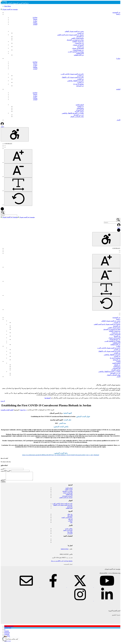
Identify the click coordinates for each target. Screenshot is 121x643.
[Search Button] (3, 212)
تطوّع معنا (69, 532)
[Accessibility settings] (15, 134)
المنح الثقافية (69, 508)
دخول (2, 126)
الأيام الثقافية (69, 494)
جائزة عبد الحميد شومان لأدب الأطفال (62, 505)
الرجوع (3, 401)
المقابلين (70, 520)
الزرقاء (70, 519)
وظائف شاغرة (68, 528)
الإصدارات (69, 533)
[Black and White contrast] (5, 147)
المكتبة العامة (68, 488)
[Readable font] (18, 185)
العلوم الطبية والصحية (7, 410)
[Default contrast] (5, 145)
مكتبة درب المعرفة (67, 491)
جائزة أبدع (69, 506)
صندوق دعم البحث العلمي (65, 497)
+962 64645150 (65, 549)
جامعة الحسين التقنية (67, 517)
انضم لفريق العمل (67, 530)
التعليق (3, 480)
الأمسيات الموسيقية (67, 496)
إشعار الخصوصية (68, 564)
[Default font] (18, 199)
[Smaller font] (18, 170)
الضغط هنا (48, 398)
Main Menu (7, 6)
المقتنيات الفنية (68, 536)
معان (71, 522)
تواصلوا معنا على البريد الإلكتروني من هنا (61, 561)
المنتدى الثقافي (68, 489)
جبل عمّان (69, 514)
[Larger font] (18, 156)
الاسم (3, 469)
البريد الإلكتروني (6, 471)
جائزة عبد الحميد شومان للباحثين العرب (62, 503)
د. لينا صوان (23, 410)
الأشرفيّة (69, 516)
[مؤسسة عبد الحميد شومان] (9, 9)
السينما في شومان (67, 492)
